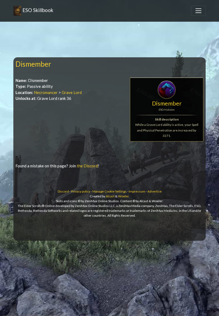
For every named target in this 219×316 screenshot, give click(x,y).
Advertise (154, 191)
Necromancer (46, 92)
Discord (63, 191)
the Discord (87, 165)
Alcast (110, 196)
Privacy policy (80, 191)
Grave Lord (72, 92)
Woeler (123, 196)
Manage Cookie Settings (109, 191)
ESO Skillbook (37, 10)
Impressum (137, 191)
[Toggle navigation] (198, 11)
